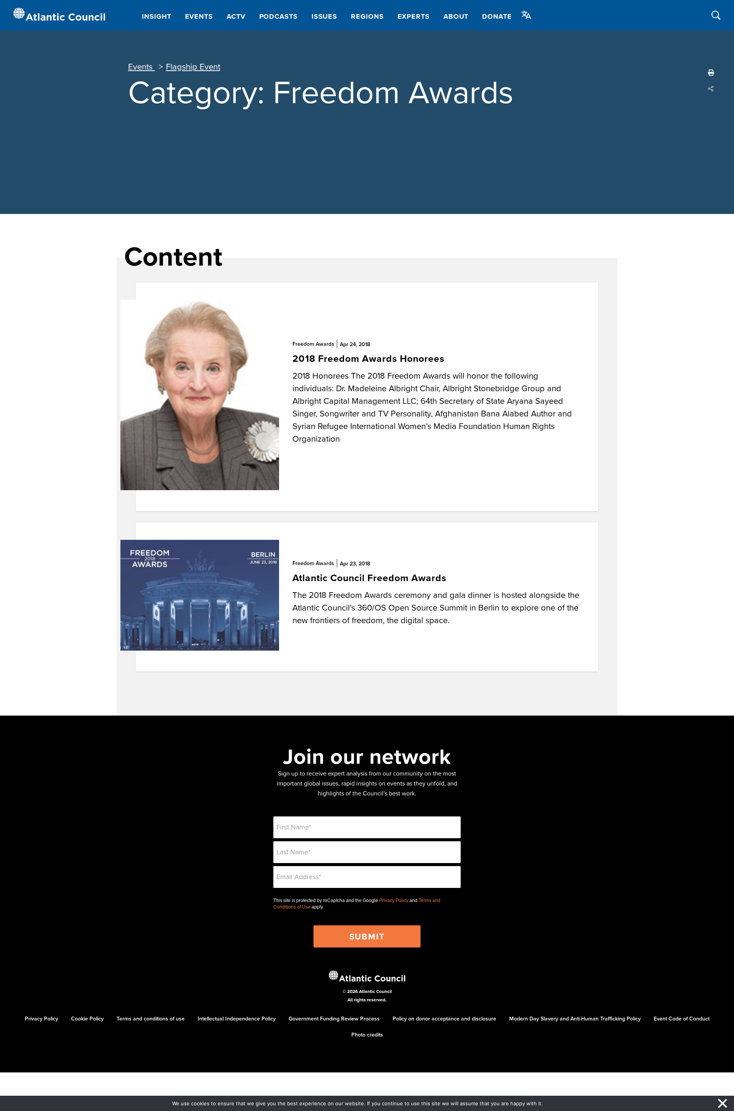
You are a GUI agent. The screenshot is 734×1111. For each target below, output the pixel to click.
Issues (324, 16)
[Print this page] (711, 72)
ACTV (236, 16)
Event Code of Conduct (682, 1018)
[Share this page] (711, 88)
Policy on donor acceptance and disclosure (444, 1018)
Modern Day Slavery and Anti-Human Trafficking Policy (575, 1018)
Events (199, 16)
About (456, 16)
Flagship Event (193, 66)
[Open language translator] (526, 15)
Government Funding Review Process (334, 1018)
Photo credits (367, 1034)
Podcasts (278, 16)
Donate (497, 16)
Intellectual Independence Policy (237, 1018)
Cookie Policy (87, 1018)
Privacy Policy (393, 900)
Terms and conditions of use (151, 1018)
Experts (414, 16)
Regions (367, 16)
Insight (156, 16)
